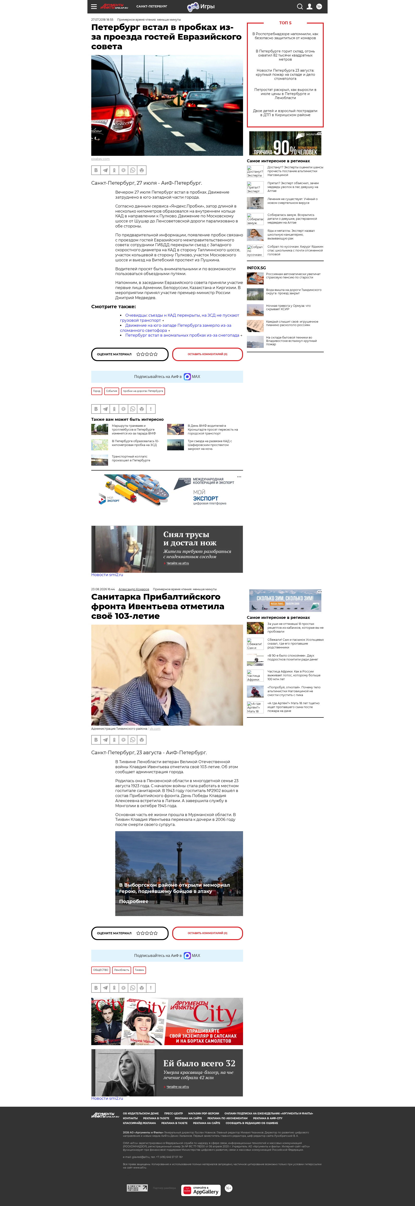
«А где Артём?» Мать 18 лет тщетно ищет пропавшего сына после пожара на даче (294, 707)
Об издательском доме (141, 1113)
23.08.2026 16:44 (103, 589)
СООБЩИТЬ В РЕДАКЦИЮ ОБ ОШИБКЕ (252, 1123)
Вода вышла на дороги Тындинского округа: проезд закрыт (294, 291)
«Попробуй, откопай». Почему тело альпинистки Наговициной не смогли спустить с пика (294, 691)
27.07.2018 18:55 (102, 19)
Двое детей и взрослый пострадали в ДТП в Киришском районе (285, 113)
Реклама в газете (156, 1118)
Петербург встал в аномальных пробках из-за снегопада (182, 335)
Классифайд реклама (139, 1123)
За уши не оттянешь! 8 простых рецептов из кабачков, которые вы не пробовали (295, 627)
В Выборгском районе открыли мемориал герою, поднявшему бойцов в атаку (174, 888)
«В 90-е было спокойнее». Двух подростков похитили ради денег (293, 657)
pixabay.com (100, 159)
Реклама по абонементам (228, 1118)
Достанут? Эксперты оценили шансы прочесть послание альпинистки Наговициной (295, 171)
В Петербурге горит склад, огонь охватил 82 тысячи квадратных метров (285, 55)
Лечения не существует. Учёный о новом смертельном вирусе (293, 201)
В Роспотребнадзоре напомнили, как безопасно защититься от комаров (285, 36)
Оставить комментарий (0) (207, 354)
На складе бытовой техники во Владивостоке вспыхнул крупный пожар (291, 341)
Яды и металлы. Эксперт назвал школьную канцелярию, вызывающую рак (291, 234)
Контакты (130, 1118)
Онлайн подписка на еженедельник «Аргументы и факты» (269, 1113)
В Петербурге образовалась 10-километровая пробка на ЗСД (135, 443)
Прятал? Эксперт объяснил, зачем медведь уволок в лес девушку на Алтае (293, 187)
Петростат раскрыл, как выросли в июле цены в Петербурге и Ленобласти (285, 94)
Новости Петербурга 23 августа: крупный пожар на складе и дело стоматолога (285, 75)
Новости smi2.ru (107, 574)
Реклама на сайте (188, 1118)
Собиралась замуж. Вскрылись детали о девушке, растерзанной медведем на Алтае (292, 218)
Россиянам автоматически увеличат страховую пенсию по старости (293, 275)
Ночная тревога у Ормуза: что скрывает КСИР (288, 307)
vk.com (155, 728)
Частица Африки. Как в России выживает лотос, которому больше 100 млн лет (294, 675)
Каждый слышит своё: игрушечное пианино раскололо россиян (292, 323)
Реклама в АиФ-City (267, 1118)
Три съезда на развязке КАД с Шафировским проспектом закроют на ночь (210, 445)
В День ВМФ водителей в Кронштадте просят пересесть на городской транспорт (213, 429)
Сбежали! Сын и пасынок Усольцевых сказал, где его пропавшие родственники (296, 643)
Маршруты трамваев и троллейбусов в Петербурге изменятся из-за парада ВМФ (134, 429)
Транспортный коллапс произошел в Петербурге (131, 458)
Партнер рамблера (164, 1188)
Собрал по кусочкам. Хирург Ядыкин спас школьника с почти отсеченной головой (295, 250)
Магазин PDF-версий (203, 1113)
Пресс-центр (173, 1113)
